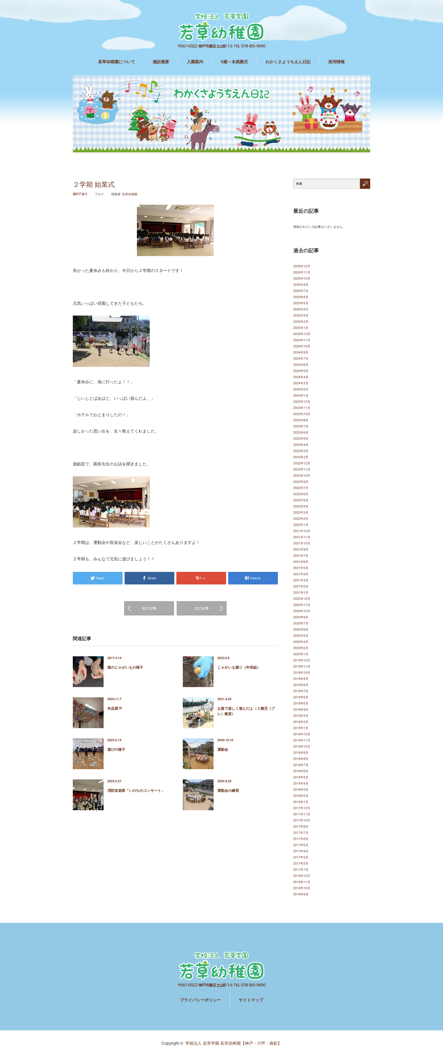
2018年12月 (301, 734)
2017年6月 (300, 838)
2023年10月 (301, 414)
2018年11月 (301, 740)
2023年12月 (301, 401)
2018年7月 (300, 764)
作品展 (112, 708)
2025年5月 (300, 303)
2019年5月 (300, 703)
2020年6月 (300, 629)
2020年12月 (301, 598)
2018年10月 (301, 746)
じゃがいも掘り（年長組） (238, 667)
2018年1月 (300, 801)
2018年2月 (300, 795)
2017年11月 (301, 814)
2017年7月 (300, 832)
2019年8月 (300, 684)
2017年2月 (300, 863)
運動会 (222, 749)
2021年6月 (300, 561)
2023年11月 (301, 407)
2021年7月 (300, 555)
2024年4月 (300, 377)
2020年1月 (300, 654)
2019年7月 (300, 691)
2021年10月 (301, 543)
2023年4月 (300, 444)
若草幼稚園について (116, 61)
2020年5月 (300, 635)
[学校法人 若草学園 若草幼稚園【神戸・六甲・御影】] (221, 31)
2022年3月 (300, 512)
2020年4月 (300, 641)
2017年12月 (301, 808)
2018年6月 (300, 771)
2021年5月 (300, 567)
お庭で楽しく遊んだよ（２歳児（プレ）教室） (246, 711)
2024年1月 (300, 395)
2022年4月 (300, 506)
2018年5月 (300, 777)
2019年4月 (300, 709)
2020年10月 (301, 611)
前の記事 (149, 608)
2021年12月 (301, 531)
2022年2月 (300, 518)
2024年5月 (300, 370)
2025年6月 (300, 297)
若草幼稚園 (129, 194)
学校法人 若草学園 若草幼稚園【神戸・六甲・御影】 (233, 1043)
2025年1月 (300, 327)
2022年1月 (300, 524)
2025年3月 (300, 315)
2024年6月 (300, 364)
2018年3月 (300, 789)
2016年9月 (300, 894)
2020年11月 (301, 604)
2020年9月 (300, 617)
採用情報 (336, 61)
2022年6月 (300, 494)
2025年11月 (301, 272)
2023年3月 (300, 450)
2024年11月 (301, 340)
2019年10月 (301, 672)
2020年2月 (300, 648)
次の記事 (202, 608)
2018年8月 (300, 758)
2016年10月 (301, 888)
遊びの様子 (116, 749)
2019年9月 (300, 678)
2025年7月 (300, 290)
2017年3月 (300, 857)
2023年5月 (300, 438)
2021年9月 (300, 549)
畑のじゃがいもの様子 (125, 667)
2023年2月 (300, 457)
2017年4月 (300, 851)
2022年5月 (300, 500)
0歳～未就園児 (234, 61)
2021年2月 (300, 586)
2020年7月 (300, 623)
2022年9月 (300, 481)
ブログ (99, 194)
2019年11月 (301, 666)
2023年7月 (300, 426)
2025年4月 (300, 309)
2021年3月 (300, 580)
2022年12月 (301, 463)
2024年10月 (301, 346)
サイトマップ (251, 1000)
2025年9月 (300, 284)
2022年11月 (301, 469)
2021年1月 (300, 592)
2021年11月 (301, 537)
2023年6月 (300, 432)
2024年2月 (300, 389)
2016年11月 (301, 881)
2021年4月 (300, 574)
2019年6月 (300, 697)
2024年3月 (300, 383)
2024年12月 (301, 333)
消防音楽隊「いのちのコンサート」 (136, 790)
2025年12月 (301, 266)
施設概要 (161, 61)
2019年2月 (300, 721)
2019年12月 (301, 660)
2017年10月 (301, 820)
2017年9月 (300, 826)
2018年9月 (300, 752)
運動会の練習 (228, 790)
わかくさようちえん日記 (288, 61)
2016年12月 (301, 875)
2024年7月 (300, 358)
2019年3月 (300, 715)
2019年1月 (300, 728)
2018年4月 (300, 783)
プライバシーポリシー (200, 1000)
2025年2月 (300, 321)
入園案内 (195, 61)
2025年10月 (301, 278)
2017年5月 (300, 845)
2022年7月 (300, 487)
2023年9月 (300, 420)
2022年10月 (301, 475)
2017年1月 (300, 869)
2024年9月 (300, 352)
